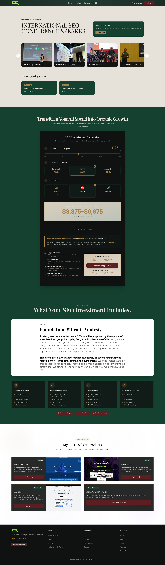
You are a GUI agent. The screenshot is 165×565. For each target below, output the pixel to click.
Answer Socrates (53, 535)
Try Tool (27, 477)
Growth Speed (54, 181)
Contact (122, 535)
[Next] (146, 55)
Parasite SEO (52, 539)
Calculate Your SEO (90, 3)
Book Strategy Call (101, 266)
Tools (70, 3)
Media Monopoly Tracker (56, 547)
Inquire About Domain (19, 544)
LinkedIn (123, 539)
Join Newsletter (137, 3)
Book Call (149, 3)
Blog (85, 535)
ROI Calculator (88, 543)
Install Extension (117, 502)
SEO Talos (51, 543)
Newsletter (123, 551)
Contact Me (101, 32)
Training (86, 547)
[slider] (78, 154)
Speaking (78, 3)
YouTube (123, 547)
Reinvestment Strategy (58, 162)
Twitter (122, 543)
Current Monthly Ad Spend (59, 149)
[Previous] (18, 55)
